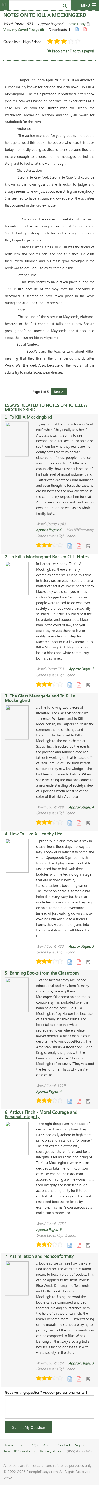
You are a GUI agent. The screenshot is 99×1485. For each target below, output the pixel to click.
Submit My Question (28, 1427)
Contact (64, 1444)
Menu (85, 5)
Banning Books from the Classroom (44, 973)
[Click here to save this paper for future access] (88, 545)
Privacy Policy (51, 1451)
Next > (59, 391)
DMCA (7, 1477)
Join (21, 1444)
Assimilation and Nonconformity (42, 1256)
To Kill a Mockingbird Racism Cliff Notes (49, 556)
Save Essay (77, 23)
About (48, 1444)
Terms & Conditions (19, 1451)
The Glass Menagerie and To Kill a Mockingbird (40, 698)
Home (8, 1444)
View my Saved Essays (21, 29)
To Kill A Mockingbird (31, 417)
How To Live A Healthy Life (36, 834)
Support (81, 1444)
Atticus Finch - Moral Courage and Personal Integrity (41, 1114)
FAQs (34, 1444)
